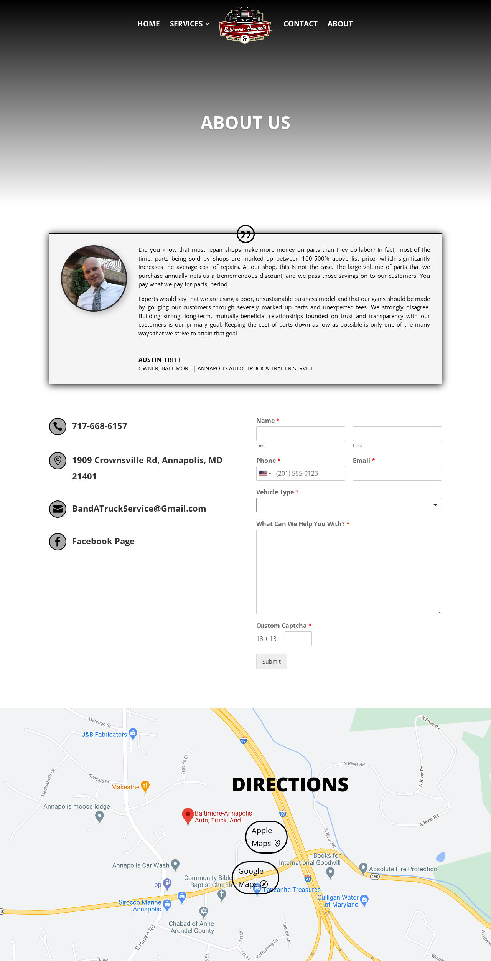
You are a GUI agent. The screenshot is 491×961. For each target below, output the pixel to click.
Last (357, 446)
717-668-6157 (99, 425)
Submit (271, 661)
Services (186, 25)
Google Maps (251, 877)
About (340, 25)
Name (268, 421)
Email (364, 461)
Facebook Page (103, 541)
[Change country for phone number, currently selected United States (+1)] (265, 473)
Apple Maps (262, 837)
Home (148, 25)
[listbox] (349, 505)
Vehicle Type (277, 492)
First (261, 446)
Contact (300, 25)
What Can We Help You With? (303, 524)
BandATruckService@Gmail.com (139, 508)
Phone (268, 461)
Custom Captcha (284, 626)
